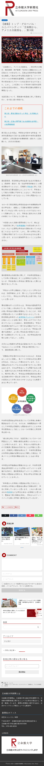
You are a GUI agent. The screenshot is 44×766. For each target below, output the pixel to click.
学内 (17, 507)
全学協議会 (21, 225)
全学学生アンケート (26, 317)
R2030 (9, 492)
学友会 (29, 186)
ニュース (5, 20)
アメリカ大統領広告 (8, 507)
